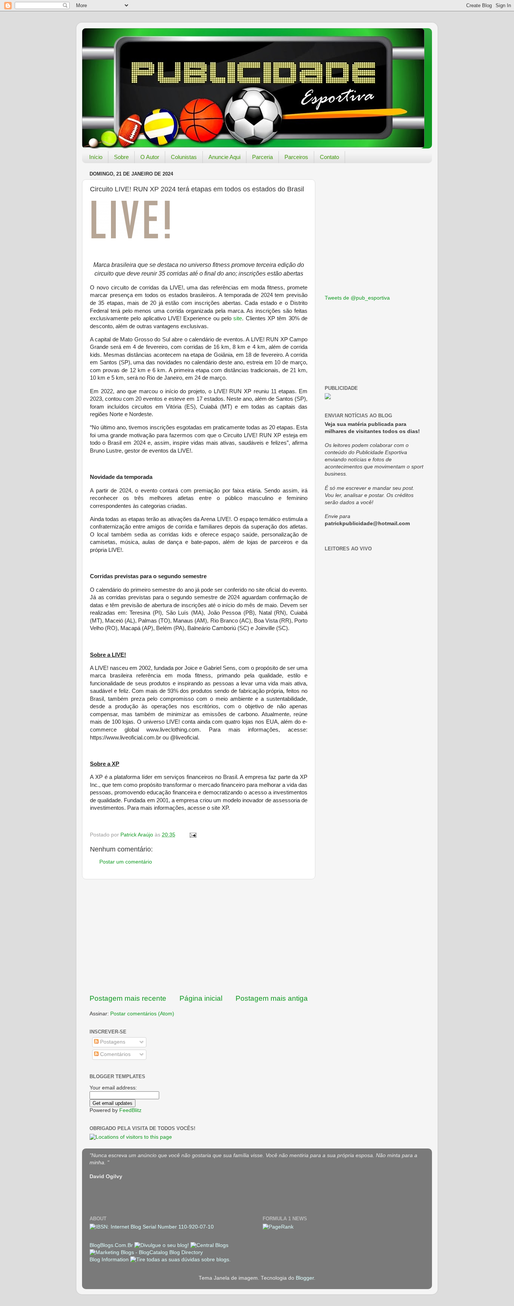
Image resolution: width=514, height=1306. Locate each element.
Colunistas (184, 157)
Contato (329, 157)
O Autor (149, 157)
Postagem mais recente (128, 998)
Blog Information (109, 1259)
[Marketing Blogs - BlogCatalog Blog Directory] (146, 1252)
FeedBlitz (130, 1110)
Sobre (121, 157)
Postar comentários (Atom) (142, 1014)
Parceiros (296, 157)
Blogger (305, 1278)
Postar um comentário (125, 862)
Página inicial (200, 998)
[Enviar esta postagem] (192, 835)
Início (95, 157)
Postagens (112, 1042)
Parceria (262, 157)
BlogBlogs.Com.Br (112, 1245)
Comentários (115, 1054)
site (237, 318)
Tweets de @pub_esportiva (357, 298)
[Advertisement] (198, 936)
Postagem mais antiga (272, 998)
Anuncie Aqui (224, 157)
